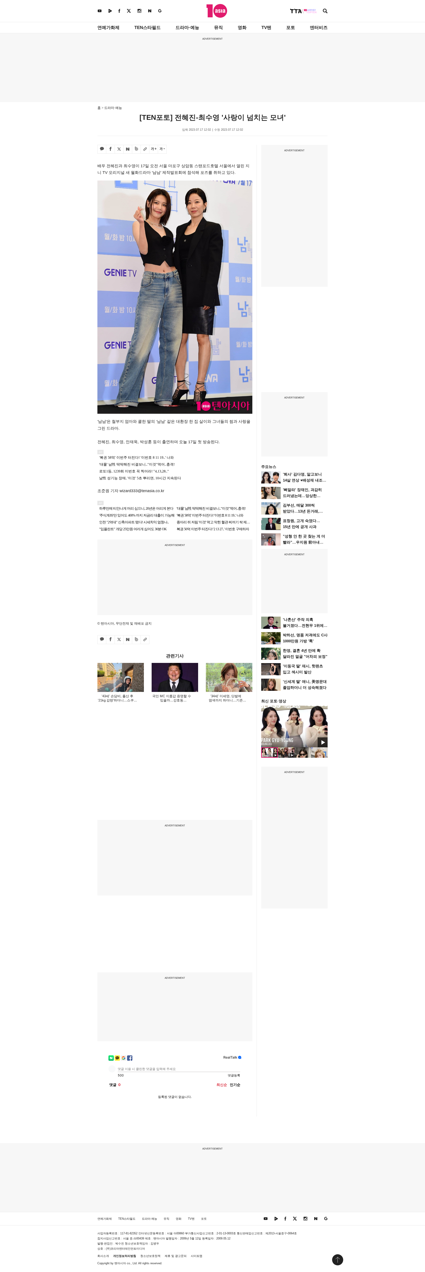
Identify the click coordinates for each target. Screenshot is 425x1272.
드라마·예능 (187, 27)
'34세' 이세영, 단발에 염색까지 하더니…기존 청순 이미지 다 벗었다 (226, 700)
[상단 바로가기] (337, 1259)
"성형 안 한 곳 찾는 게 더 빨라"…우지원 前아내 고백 (304, 542)
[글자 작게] (162, 149)
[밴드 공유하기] (136, 149)
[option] (294, 726)
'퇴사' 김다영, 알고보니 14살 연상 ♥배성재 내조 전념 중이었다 (303, 480)
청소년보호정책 (150, 1256)
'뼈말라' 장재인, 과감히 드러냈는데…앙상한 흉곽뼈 (302, 496)
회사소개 (103, 1256)
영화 (242, 27)
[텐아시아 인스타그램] (139, 11)
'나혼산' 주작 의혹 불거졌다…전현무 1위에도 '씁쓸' (305, 626)
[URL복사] (145, 149)
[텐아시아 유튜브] (100, 11)
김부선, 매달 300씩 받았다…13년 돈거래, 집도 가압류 (301, 511)
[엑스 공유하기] (119, 149)
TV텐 (266, 27)
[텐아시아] (217, 11)
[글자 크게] (153, 149)
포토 (290, 27)
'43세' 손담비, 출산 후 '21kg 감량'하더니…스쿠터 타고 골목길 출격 (117, 700)
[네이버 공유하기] (127, 149)
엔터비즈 (319, 27)
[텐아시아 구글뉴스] (160, 11)
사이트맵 (196, 1256)
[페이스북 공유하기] (110, 149)
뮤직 (218, 27)
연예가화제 (108, 27)
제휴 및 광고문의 (176, 1256)
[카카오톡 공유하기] (101, 149)
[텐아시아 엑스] (129, 11)
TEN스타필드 (147, 27)
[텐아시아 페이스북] (119, 11)
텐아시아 (120, 1263)
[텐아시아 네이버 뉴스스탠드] (149, 11)
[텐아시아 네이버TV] (110, 11)
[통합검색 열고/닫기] (325, 11)
